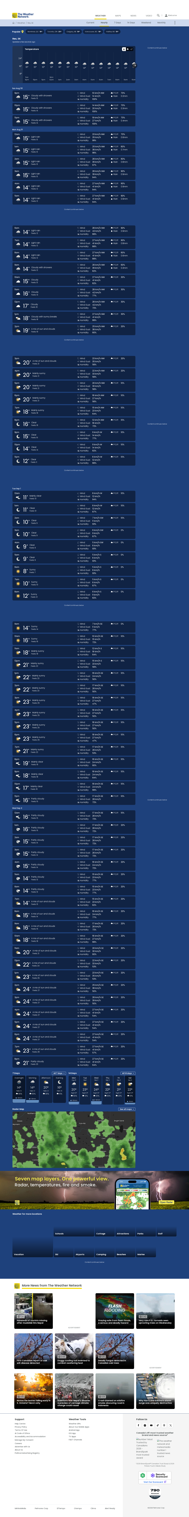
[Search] (158, 15)
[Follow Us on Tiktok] (158, 1425)
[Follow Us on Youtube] (151, 1425)
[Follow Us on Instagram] (145, 1425)
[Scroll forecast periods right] (134, 65)
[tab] (124, 49)
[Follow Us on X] (170, 1425)
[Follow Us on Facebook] (138, 1425)
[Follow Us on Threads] (164, 1425)
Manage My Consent (24, 1440)
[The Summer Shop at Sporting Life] (166, 1247)
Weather (21, 23)
